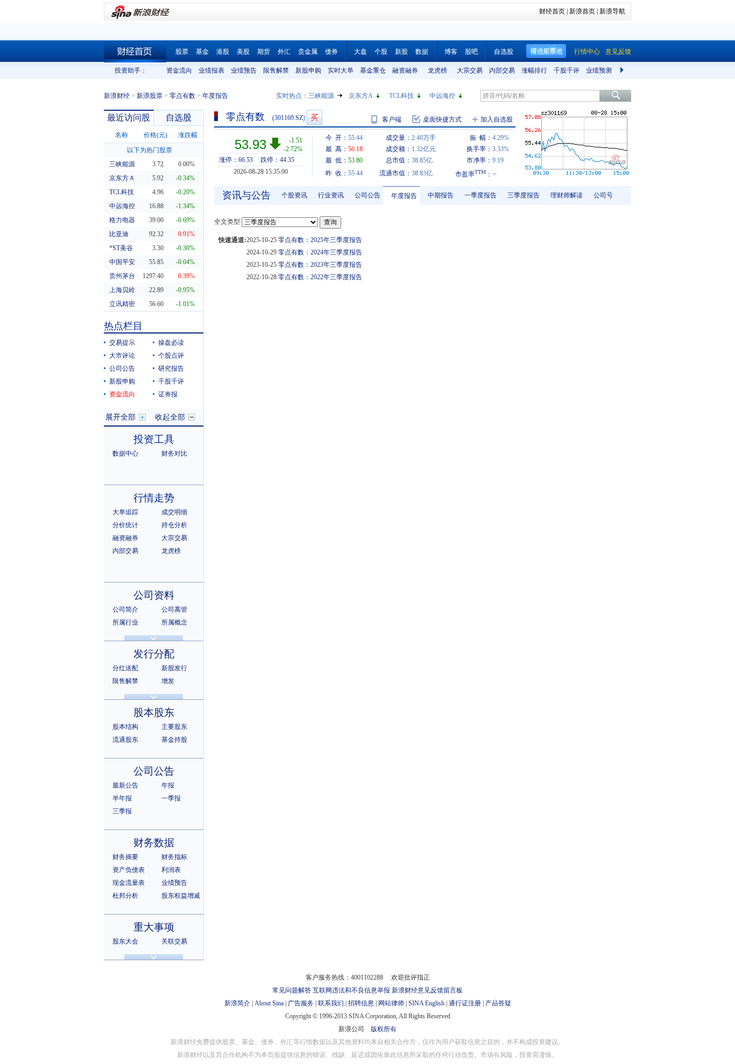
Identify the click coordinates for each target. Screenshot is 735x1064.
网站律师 (391, 1003)
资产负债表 (128, 870)
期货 (263, 51)
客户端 (391, 119)
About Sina (269, 1003)
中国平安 (122, 262)
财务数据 (153, 842)
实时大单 (341, 70)
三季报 (122, 811)
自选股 (503, 51)
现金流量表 (128, 882)
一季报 (171, 798)
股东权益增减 (180, 895)
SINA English (426, 1003)
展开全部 (120, 417)
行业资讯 (331, 195)
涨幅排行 (534, 70)
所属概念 (174, 622)
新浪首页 (582, 11)
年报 (167, 785)
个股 (380, 51)
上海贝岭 (122, 290)
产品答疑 (498, 1003)
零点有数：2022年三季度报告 (320, 277)
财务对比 (174, 453)
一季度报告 (480, 195)
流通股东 (125, 739)
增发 (167, 681)
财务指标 (174, 857)
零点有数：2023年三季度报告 (320, 264)
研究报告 (171, 368)
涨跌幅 (187, 135)
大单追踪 (125, 512)
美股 (243, 51)
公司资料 (153, 595)
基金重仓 (373, 70)
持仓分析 (174, 525)
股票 (181, 51)
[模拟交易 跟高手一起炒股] (314, 117)
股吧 (471, 51)
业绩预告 (244, 70)
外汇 (284, 51)
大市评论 (122, 355)
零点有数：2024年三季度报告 (320, 252)
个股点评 (171, 355)
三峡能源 (321, 96)
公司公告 (122, 368)
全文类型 (227, 221)
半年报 (122, 798)
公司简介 (125, 609)
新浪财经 (117, 96)
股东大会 (125, 941)
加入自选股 (496, 119)
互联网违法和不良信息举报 (351, 990)
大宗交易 (470, 70)
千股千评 (566, 70)
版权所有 (384, 1029)
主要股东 (174, 726)
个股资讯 (294, 195)
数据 (421, 51)
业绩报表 (211, 70)
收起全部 (170, 417)
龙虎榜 (437, 70)
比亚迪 (119, 234)
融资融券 (405, 70)
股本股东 (153, 712)
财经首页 (552, 11)
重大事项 (153, 927)
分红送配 (125, 668)
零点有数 (182, 96)
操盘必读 (171, 342)
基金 (202, 51)
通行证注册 (465, 1003)
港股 (222, 51)
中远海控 (442, 96)
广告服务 (301, 1003)
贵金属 (307, 51)
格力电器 (122, 220)
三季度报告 (523, 195)
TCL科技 (401, 96)
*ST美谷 (121, 248)
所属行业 (125, 622)
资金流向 (179, 70)
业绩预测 (599, 70)
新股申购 (308, 70)
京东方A (361, 96)
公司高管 (174, 609)
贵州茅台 (122, 276)
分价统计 (125, 525)
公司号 (603, 195)
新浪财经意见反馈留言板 (427, 990)
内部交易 (502, 70)
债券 (331, 51)
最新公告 (125, 785)
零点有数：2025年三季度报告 (320, 240)
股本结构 (125, 726)
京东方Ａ (122, 178)
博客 (450, 51)
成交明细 (174, 512)
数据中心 (125, 453)
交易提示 (122, 342)
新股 (401, 51)
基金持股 (174, 739)
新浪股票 (149, 96)
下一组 (623, 70)
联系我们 (331, 1003)
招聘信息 (361, 1003)
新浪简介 (237, 1003)
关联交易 (174, 941)
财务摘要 (125, 857)
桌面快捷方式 (442, 119)
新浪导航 (612, 11)
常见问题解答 (291, 990)
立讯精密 (122, 304)
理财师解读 (566, 195)
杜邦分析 (125, 895)
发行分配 (153, 653)
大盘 (360, 51)
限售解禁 (276, 70)
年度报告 (404, 196)
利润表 (171, 870)
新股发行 (174, 668)
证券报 (168, 394)
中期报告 (441, 195)
